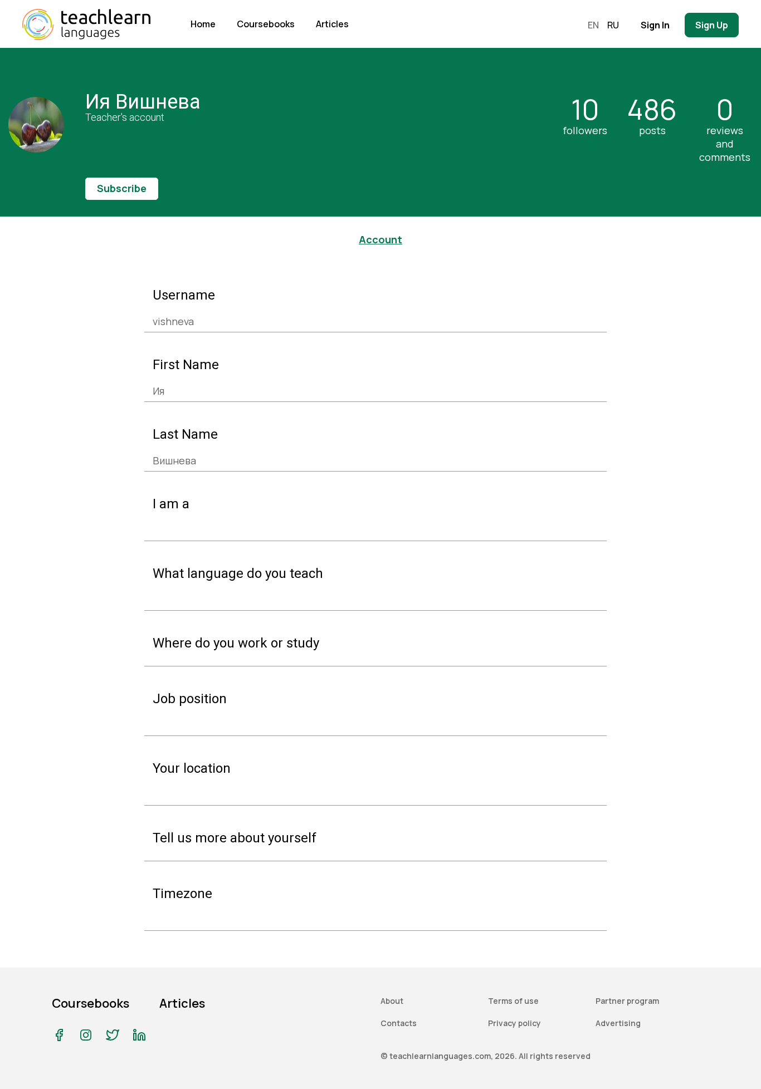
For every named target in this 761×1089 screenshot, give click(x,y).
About (391, 1000)
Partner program (627, 1000)
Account (380, 239)
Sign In (655, 25)
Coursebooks (266, 24)
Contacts (398, 1023)
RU (613, 25)
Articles (332, 24)
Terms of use (513, 1000)
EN (593, 25)
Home (203, 24)
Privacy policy (514, 1023)
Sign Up (711, 25)
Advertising (618, 1023)
